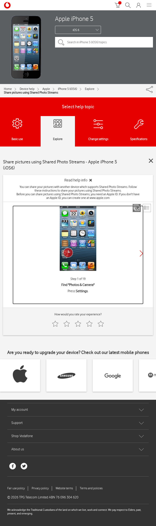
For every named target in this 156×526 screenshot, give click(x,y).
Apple (46, 89)
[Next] (141, 253)
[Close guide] (151, 161)
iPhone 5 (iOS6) (67, 89)
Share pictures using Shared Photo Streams (31, 92)
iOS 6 (76, 30)
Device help (27, 89)
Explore (89, 89)
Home (8, 89)
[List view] (147, 208)
